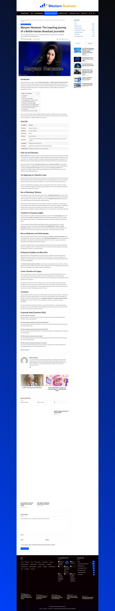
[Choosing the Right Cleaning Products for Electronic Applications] (73, 577)
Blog (32, 13)
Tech (22, 568)
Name (22, 534)
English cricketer (42, 564)
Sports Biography (52, 566)
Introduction (24, 95)
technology (27, 568)
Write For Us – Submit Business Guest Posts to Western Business (62, 608)
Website (47, 539)
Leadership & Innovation (51, 13)
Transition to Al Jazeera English (29, 103)
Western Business (26, 39)
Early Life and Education (27, 98)
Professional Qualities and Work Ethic (30, 106)
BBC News (27, 562)
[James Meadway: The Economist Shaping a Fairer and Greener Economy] (28, 452)
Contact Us (84, 13)
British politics (45, 562)
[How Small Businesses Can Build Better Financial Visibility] (77, 65)
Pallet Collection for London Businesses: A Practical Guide (42, 598)
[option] (27, 595)
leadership (45, 566)
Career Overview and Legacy (28, 107)
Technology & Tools (74, 13)
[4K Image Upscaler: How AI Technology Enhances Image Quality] (77, 59)
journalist (39, 566)
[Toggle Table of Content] (37, 94)
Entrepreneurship (39, 13)
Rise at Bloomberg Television (28, 101)
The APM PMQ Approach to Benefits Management (87, 598)
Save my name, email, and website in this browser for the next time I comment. (38, 544)
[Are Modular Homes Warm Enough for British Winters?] (77, 85)
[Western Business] (57, 6)
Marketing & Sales (63, 13)
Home (22, 20)
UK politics (33, 568)
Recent (78, 43)
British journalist (38, 562)
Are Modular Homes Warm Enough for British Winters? (26, 598)
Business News (24, 13)
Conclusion (25, 109)
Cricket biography (33, 564)
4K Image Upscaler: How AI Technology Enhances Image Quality (87, 59)
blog (32, 562)
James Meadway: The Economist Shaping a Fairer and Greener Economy (27, 504)
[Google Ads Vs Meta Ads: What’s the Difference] (77, 79)
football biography (32, 566)
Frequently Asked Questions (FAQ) (30, 110)
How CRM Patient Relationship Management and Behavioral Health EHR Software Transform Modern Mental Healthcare (88, 51)
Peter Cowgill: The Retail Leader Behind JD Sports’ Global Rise (43, 503)
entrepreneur (49, 564)
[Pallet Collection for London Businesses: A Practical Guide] (61, 577)
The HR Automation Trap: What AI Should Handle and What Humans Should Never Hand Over (57, 596)
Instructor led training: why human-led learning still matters (61, 412)
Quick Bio (24, 97)
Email (22, 539)
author (22, 562)
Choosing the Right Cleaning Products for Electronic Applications (72, 597)
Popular (90, 43)
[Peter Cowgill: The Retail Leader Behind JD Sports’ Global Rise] (44, 452)
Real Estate (77, 34)
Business (51, 562)
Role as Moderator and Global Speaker (30, 104)
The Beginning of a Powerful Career (30, 100)
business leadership (24, 564)
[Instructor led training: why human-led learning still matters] (61, 406)
